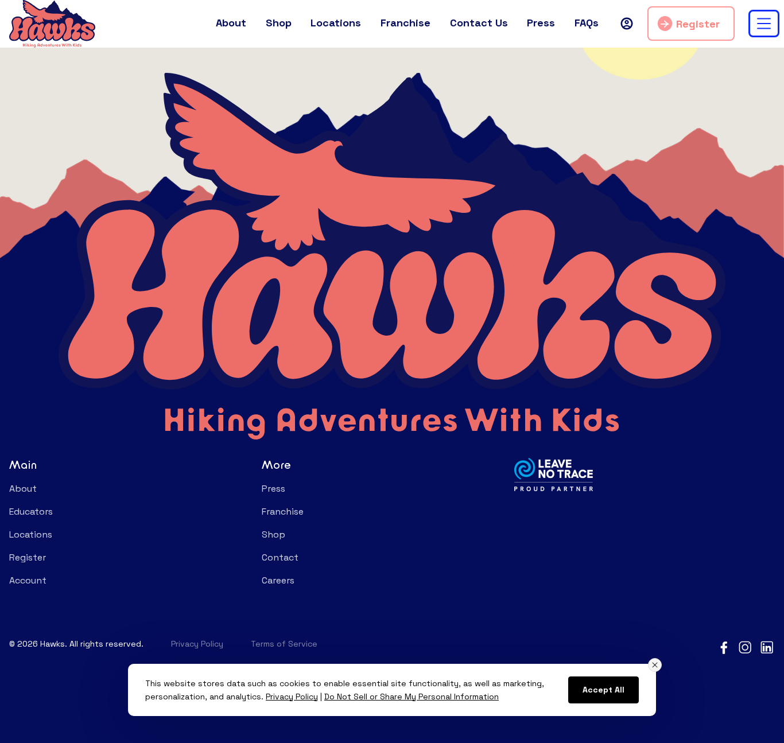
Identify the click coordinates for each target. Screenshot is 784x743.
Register (698, 23)
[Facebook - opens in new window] (723, 646)
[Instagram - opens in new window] (745, 646)
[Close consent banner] (655, 665)
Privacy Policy (197, 644)
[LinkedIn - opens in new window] (767, 646)
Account (27, 580)
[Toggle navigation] (763, 23)
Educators (31, 511)
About (23, 489)
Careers (278, 580)
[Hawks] (52, 22)
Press (273, 489)
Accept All (603, 689)
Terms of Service (284, 644)
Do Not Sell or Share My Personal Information (411, 696)
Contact (280, 557)
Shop (273, 534)
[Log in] (627, 23)
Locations (30, 534)
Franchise (283, 511)
